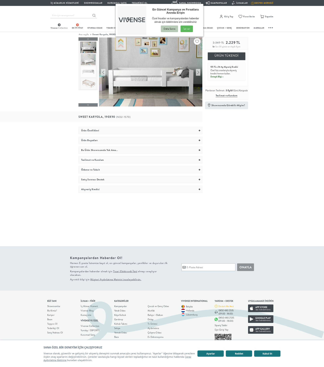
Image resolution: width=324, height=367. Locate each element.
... (270, 27)
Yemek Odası (120, 332)
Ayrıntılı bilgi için (105, 279)
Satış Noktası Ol (55, 332)
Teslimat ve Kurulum (227, 95)
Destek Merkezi (226, 306)
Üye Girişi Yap (221, 329)
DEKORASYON (243, 28)
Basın (49, 319)
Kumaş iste (86, 314)
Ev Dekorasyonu (156, 336)
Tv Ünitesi (152, 323)
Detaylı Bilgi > (217, 76)
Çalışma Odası (154, 332)
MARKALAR (259, 28)
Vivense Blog (87, 310)
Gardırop (118, 319)
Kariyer (51, 314)
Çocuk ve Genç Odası (158, 306)
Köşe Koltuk (120, 314)
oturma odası (94, 28)
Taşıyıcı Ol (52, 323)
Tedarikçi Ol (139, 3)
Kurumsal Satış (88, 334)
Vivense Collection (90, 325)
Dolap (151, 319)
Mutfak (151, 310)
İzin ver (186, 29)
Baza (116, 336)
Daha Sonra (169, 29)
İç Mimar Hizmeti (89, 306)
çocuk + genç (224, 28)
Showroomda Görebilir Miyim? (228, 105)
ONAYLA (245, 267)
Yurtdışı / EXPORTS (90, 330)
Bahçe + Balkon (155, 314)
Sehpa (117, 328)
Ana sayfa (84, 34)
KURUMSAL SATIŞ (117, 3)
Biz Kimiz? (52, 310)
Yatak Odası (120, 310)
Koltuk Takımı (120, 323)
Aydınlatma (153, 328)
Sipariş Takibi (221, 325)
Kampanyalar (120, 306)
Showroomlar (53, 306)
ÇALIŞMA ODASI (205, 28)
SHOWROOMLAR (93, 3)
